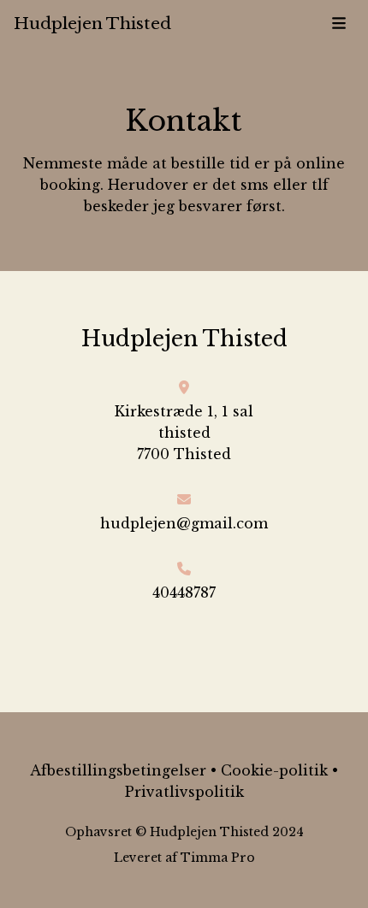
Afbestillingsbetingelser (118, 770)
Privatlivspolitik (184, 791)
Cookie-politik (274, 770)
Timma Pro (218, 857)
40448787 (184, 592)
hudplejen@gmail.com (184, 523)
